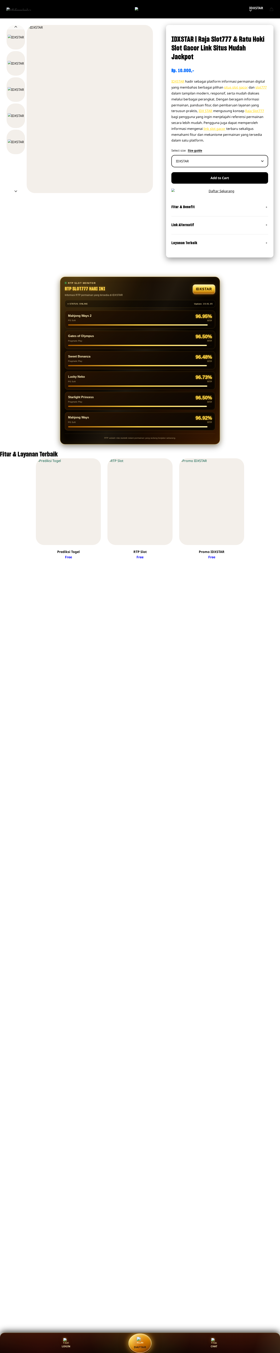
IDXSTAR (256, 8)
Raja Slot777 (254, 111)
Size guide (195, 150)
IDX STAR (205, 111)
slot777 (261, 87)
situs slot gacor (236, 87)
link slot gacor (214, 128)
